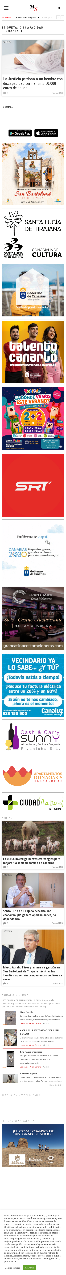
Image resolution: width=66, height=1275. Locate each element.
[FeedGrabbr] (33, 1085)
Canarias (57, 93)
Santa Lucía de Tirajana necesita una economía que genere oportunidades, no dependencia (29, 915)
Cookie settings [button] (12, 1268)
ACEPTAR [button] (29, 1268)
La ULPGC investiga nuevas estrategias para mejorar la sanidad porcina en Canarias (31, 861)
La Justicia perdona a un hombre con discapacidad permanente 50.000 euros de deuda (33, 83)
